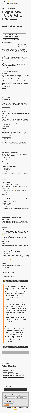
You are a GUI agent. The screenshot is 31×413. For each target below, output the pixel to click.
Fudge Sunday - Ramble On (7, 373)
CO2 (13, 3)
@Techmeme (4, 130)
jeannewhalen (8, 201)
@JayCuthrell (4, 90)
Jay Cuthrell (3, 8)
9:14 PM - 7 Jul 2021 (5, 157)
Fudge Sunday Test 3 (6, 370)
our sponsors (11, 386)
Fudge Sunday (13, 8)
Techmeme (4, 128)
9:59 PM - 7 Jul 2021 (5, 192)
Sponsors (9, 3)
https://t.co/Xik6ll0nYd (6, 107)
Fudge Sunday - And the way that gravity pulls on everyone (15, 356)
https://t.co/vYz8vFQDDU (10, 95)
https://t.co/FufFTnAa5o (6, 251)
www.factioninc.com (5, 86)
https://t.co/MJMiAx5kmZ (16, 217)
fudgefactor (6, 399)
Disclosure (20, 407)
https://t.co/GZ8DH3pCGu (20, 190)
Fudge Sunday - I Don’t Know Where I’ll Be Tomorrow (13, 39)
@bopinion (4, 243)
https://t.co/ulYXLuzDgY (6, 124)
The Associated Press (6, 99)
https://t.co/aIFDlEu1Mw (15, 251)
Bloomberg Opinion (5, 241)
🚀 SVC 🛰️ (16, 3)
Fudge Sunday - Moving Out (8, 372)
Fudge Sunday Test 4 (6, 368)
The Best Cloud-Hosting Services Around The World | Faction (13, 78)
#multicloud (22, 123)
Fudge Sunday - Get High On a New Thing (11, 38)
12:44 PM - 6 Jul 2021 (6, 109)
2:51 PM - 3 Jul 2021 (5, 126)
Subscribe (6, 404)
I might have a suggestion (22, 76)
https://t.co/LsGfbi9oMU (11, 155)
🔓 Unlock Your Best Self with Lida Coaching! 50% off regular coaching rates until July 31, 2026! (14, 281)
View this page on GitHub (5, 363)
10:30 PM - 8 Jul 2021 (6, 219)
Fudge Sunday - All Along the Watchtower (11, 36)
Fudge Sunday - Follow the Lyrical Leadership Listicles (12, 375)
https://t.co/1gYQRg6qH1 (6, 217)
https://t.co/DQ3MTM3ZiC (6, 168)
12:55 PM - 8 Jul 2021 (6, 253)
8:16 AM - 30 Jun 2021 (6, 140)
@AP (2, 101)
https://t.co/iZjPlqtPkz (6, 169)
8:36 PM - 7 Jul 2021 (5, 171)
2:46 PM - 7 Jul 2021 (5, 206)
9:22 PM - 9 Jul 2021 (5, 239)
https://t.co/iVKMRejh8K (6, 137)
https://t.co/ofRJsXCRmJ (6, 138)
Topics (6, 3)
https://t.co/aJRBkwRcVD (18, 265)
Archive (3, 3)
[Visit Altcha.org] (12, 401)
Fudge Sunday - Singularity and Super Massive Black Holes (13, 377)
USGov (3, 188)
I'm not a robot (8, 401)
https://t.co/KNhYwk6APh (6, 203)
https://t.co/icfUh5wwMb (6, 204)
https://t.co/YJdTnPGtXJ (21, 237)
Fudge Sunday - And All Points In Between (11, 34)
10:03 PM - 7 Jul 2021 (6, 97)
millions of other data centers (20, 46)
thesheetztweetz (9, 166)
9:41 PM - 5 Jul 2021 (5, 267)
